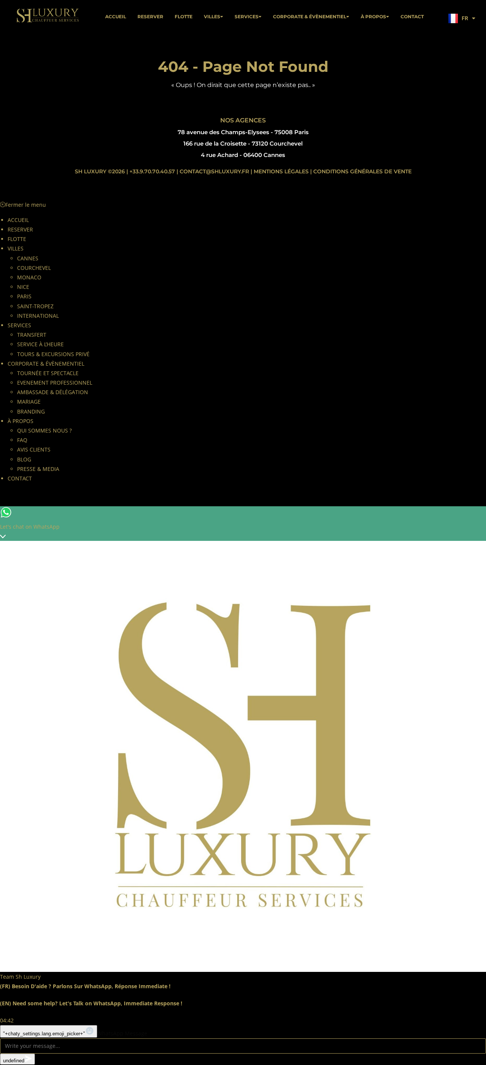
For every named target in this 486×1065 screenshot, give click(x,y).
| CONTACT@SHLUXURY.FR (213, 171)
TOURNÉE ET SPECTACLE (48, 373)
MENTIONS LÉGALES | (282, 171)
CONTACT (412, 16)
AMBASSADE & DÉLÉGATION (52, 392)
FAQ (22, 440)
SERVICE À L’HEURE (40, 344)
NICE (23, 286)
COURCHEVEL (34, 267)
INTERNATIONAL (38, 315)
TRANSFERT (31, 334)
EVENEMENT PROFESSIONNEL (54, 382)
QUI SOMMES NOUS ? (44, 430)
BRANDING (31, 411)
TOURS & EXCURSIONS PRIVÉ (53, 354)
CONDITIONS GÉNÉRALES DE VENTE (362, 171)
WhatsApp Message (122, 1033)
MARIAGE (29, 401)
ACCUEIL (115, 16)
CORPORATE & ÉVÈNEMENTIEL (309, 16)
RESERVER (150, 16)
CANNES (27, 258)
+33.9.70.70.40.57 (153, 171)
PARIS (24, 296)
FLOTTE (184, 16)
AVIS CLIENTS (33, 449)
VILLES (212, 16)
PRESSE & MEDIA (38, 468)
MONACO (29, 277)
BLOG (24, 459)
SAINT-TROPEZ (35, 306)
